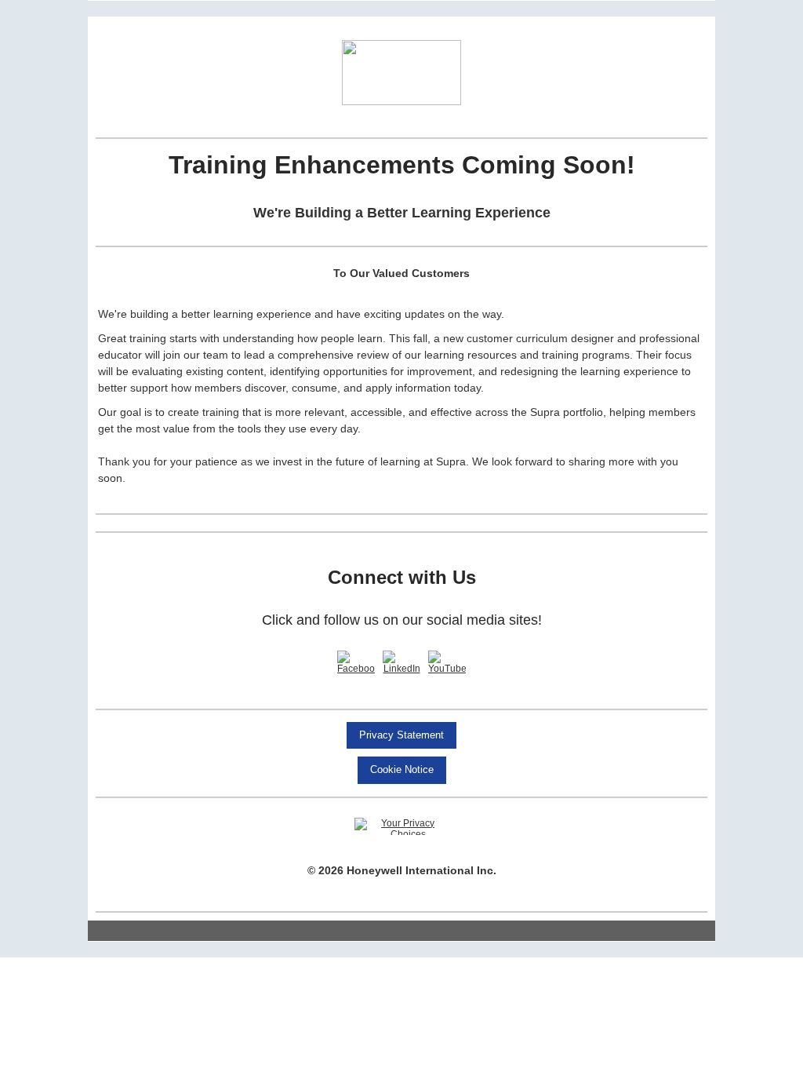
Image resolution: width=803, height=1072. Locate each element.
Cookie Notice (402, 769)
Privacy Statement (401, 735)
